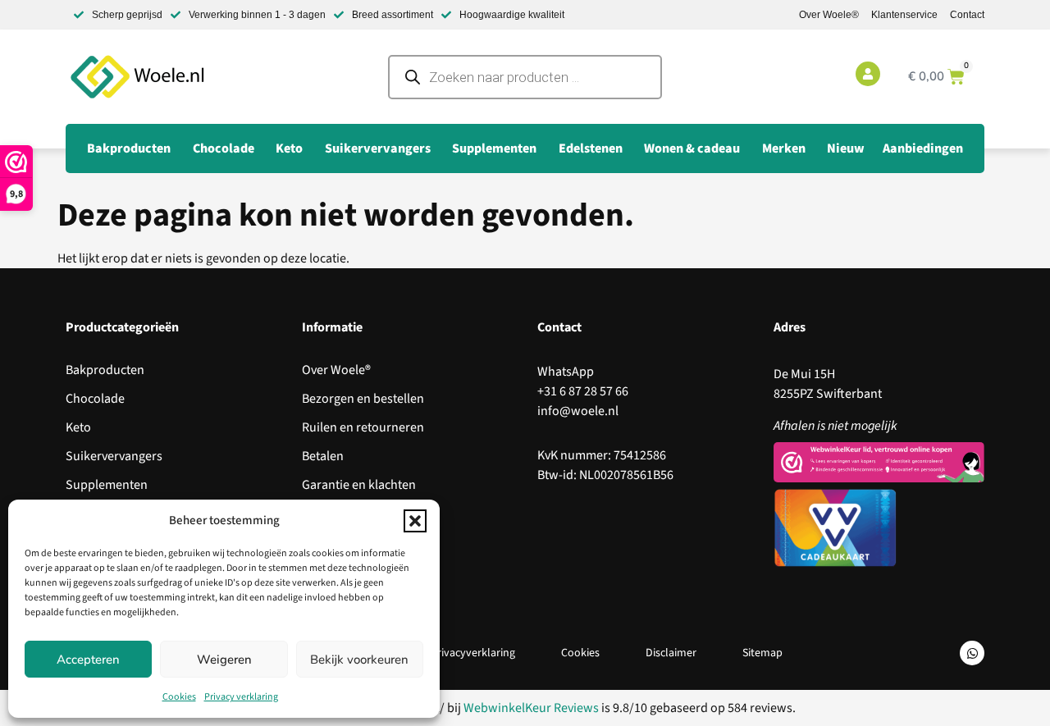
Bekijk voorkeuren (359, 659)
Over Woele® (829, 15)
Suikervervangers (114, 456)
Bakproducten (105, 370)
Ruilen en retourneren (363, 427)
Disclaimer (671, 653)
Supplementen (107, 485)
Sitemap (762, 653)
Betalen (323, 456)
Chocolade (95, 398)
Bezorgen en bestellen (363, 398)
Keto (78, 427)
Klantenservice (904, 15)
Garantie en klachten (359, 485)
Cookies (179, 697)
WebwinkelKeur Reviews (531, 708)
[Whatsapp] (972, 653)
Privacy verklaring (241, 697)
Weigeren (224, 659)
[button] (415, 521)
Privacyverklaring (473, 653)
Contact (967, 15)
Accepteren (88, 659)
